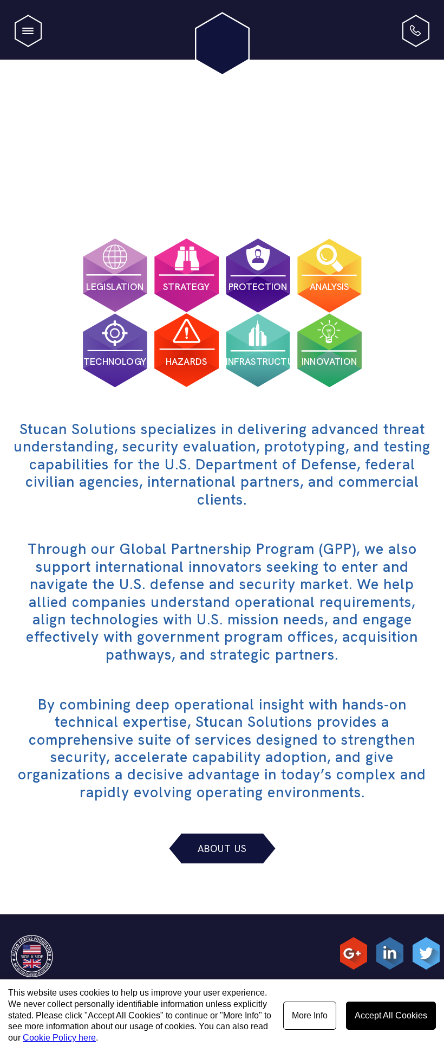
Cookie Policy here (59, 1037)
